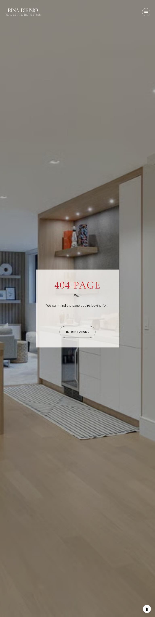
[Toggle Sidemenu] (146, 12)
